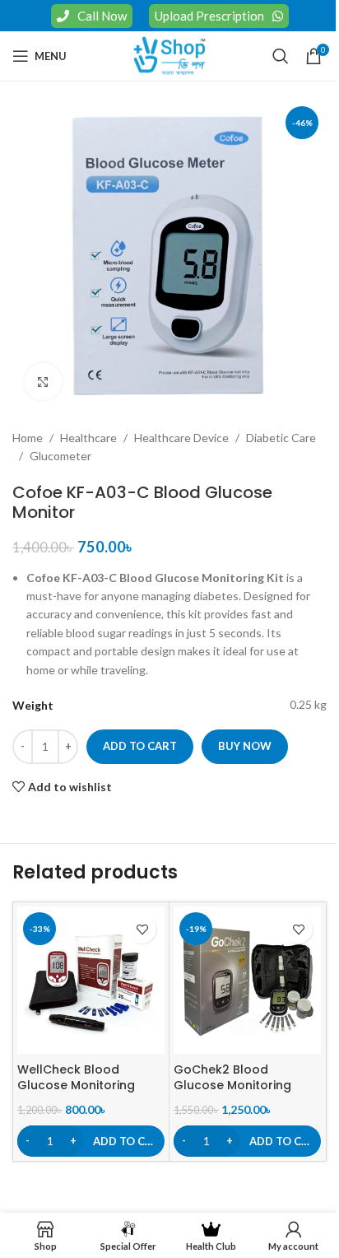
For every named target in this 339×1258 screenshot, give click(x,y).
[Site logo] (169, 55)
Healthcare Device (181, 438)
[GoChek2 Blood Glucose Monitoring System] (247, 980)
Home (27, 438)
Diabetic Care (281, 438)
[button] (91, 1141)
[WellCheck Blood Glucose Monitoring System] (91, 980)
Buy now (245, 745)
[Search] (280, 56)
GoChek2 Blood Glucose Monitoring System (232, 1085)
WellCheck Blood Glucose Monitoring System (76, 1085)
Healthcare (88, 438)
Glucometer (60, 456)
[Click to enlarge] (43, 381)
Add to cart (140, 745)
